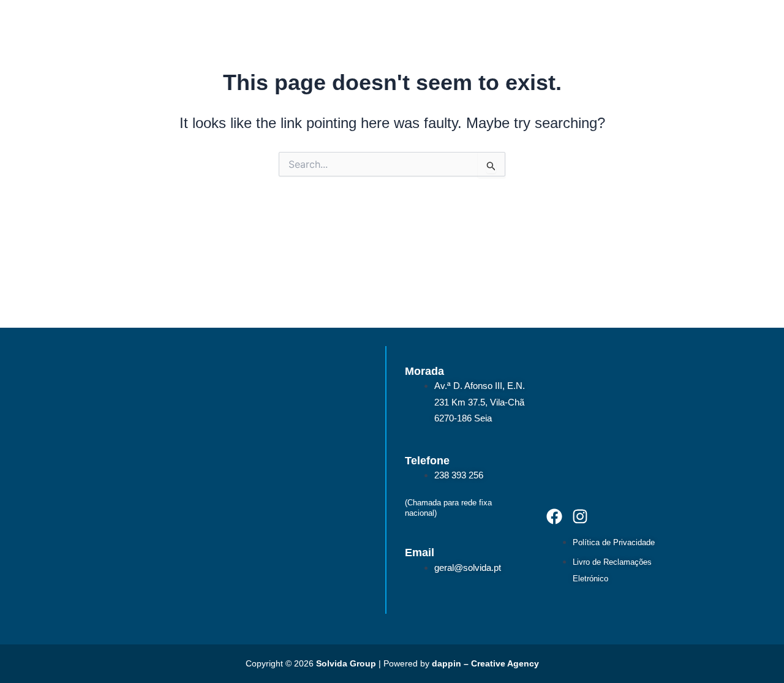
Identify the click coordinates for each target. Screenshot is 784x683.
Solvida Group (346, 663)
